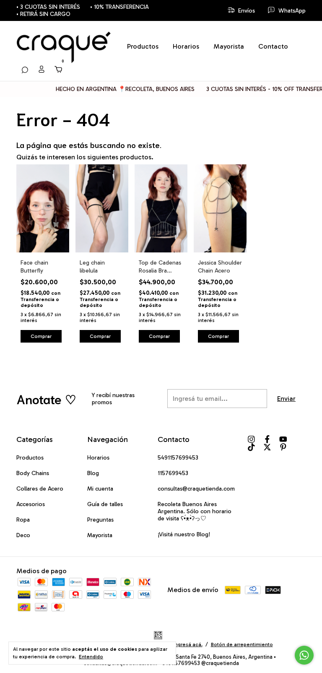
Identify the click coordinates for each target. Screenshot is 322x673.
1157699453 (173, 473)
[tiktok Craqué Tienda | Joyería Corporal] (251, 447)
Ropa (23, 519)
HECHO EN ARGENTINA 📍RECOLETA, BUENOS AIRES (118, 89)
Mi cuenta (100, 488)
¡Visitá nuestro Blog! (184, 534)
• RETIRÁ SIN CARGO (43, 14)
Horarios (186, 46)
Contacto (273, 46)
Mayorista (228, 46)
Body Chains (32, 473)
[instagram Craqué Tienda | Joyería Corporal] (251, 439)
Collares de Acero (39, 488)
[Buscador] (24, 69)
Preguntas (100, 519)
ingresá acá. (188, 644)
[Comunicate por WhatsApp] (304, 655)
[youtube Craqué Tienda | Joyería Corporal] (283, 439)
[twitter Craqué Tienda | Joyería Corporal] (267, 447)
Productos (142, 46)
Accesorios (30, 504)
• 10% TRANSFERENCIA (119, 6)
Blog (93, 473)
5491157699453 (178, 457)
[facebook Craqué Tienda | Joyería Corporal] (267, 439)
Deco (23, 535)
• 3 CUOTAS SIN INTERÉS (48, 6)
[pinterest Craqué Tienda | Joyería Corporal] (283, 447)
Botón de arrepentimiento (242, 644)
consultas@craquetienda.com (196, 488)
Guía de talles (105, 504)
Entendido (91, 657)
